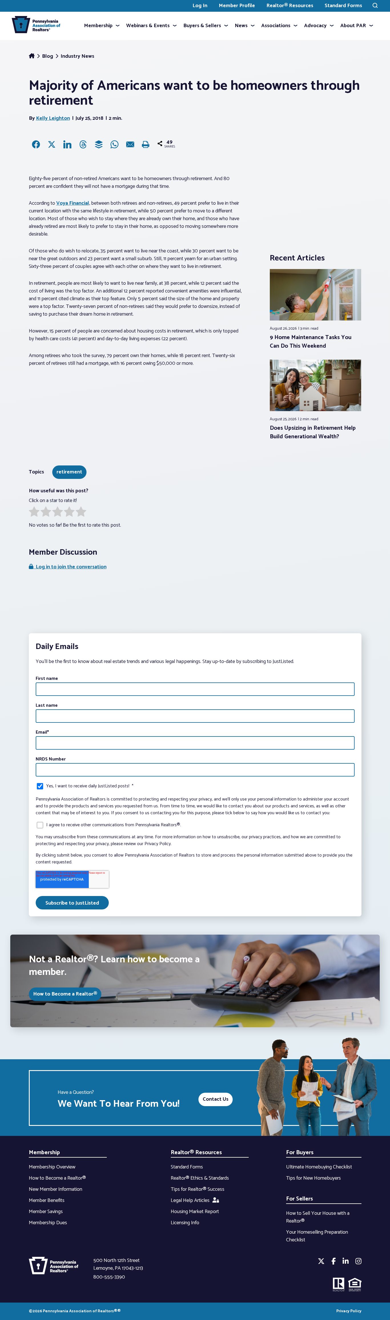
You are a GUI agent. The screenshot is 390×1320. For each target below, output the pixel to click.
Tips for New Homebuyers (313, 1178)
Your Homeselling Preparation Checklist (317, 1236)
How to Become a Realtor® (65, 994)
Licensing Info (185, 1223)
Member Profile (237, 5)
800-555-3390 (109, 1277)
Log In (199, 5)
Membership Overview (52, 1167)
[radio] (34, 512)
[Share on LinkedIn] (67, 144)
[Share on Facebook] (36, 144)
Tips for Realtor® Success (197, 1189)
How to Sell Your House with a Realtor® (317, 1217)
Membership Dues (48, 1223)
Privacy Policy (348, 1311)
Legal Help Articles (190, 1200)
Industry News (77, 56)
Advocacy (315, 25)
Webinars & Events (148, 25)
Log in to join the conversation (69, 567)
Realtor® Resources (289, 5)
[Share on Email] (130, 144)
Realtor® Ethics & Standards (200, 1178)
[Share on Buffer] (99, 144)
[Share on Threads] (83, 144)
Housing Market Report (195, 1211)
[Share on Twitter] (52, 144)
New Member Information (55, 1189)
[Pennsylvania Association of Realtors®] (36, 26)
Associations (275, 25)
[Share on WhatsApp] (114, 144)
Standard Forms (343, 5)
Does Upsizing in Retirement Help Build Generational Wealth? (313, 432)
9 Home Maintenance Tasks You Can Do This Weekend (310, 342)
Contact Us (215, 1099)
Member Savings (46, 1211)
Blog (48, 56)
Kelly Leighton (53, 118)
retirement (69, 472)
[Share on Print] (146, 144)
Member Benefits (47, 1200)
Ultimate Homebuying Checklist (319, 1167)
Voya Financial (72, 203)
